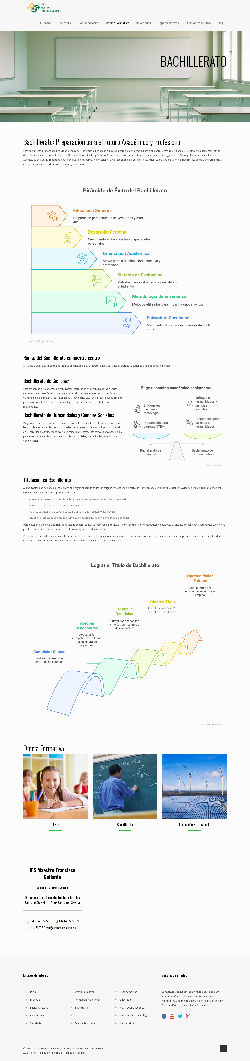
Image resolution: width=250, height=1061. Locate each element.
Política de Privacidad (50, 1052)
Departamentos (128, 992)
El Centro (35, 999)
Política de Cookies (75, 1052)
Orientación (126, 999)
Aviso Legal (29, 1052)
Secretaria (35, 1023)
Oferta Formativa (84, 992)
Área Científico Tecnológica (135, 1015)
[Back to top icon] (223, 1048)
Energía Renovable (85, 1023)
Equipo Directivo (39, 1007)
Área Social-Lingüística (132, 1007)
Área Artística (127, 1023)
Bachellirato (81, 1007)
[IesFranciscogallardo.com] (44, 7)
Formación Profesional (87, 999)
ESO (77, 1015)
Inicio (33, 992)
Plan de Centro (38, 1015)
